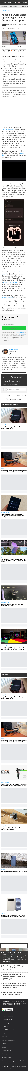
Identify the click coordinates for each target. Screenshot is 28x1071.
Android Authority (8, 129)
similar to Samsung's (10, 282)
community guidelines (17, 384)
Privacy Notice (22, 334)
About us (4, 1043)
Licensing (4, 1036)
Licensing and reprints (8, 1054)
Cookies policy (5, 1026)
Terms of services (20, 332)
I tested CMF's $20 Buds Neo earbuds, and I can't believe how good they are (14, 977)
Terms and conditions (7, 1016)
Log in (13, 381)
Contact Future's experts (8, 1019)
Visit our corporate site (14, 1004)
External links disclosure (8, 1040)
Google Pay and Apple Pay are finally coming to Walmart (13, 993)
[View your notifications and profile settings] (15, 2)
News (3, 24)
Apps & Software (5, 10)
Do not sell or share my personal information (13, 1061)
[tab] (7, 395)
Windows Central (6, 1057)
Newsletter (23, 50)
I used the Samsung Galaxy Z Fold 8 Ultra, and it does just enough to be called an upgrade (14, 985)
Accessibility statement (8, 1030)
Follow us (15, 50)
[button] (26, 2)
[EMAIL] (10, 354)
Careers (4, 1033)
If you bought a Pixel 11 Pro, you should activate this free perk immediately (14, 968)
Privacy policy (5, 1023)
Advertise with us (6, 1050)
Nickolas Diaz (11, 24)
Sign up (18, 381)
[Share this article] (3, 50)
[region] (14, 387)
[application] (14, 169)
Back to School (14, 6)
